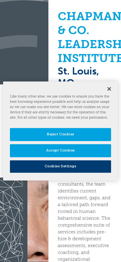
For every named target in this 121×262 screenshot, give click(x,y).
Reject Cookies (60, 134)
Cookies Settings (60, 166)
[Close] (109, 89)
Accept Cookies (60, 150)
